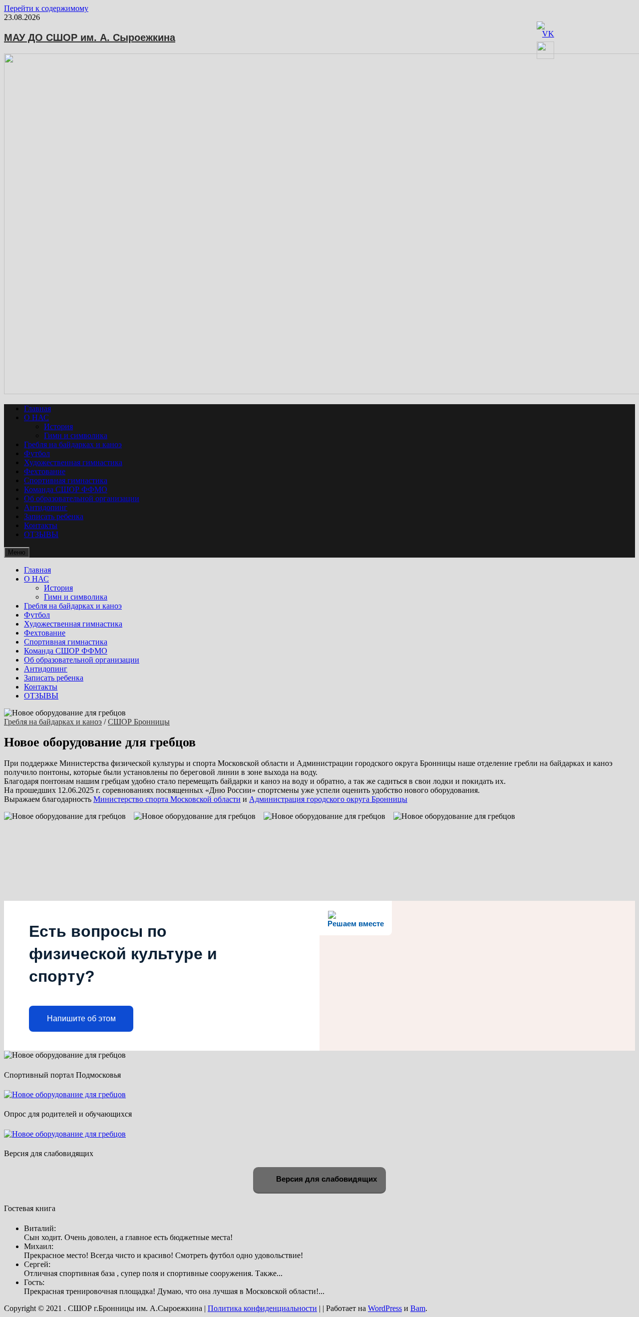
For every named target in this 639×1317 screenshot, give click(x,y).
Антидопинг (45, 507)
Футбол (37, 453)
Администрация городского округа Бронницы (328, 799)
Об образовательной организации (81, 498)
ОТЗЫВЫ (41, 534)
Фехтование (44, 471)
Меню (16, 552)
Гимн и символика (75, 435)
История (58, 426)
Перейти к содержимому (46, 8)
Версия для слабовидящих (325, 1179)
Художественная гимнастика (73, 462)
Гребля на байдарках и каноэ (73, 444)
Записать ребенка (53, 516)
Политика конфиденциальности (262, 1308)
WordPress (385, 1308)
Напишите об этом (81, 1018)
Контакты (40, 525)
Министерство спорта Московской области (167, 799)
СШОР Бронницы (139, 721)
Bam (417, 1308)
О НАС (36, 417)
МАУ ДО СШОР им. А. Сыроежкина (89, 37)
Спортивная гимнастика (65, 480)
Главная (37, 408)
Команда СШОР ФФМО (65, 489)
